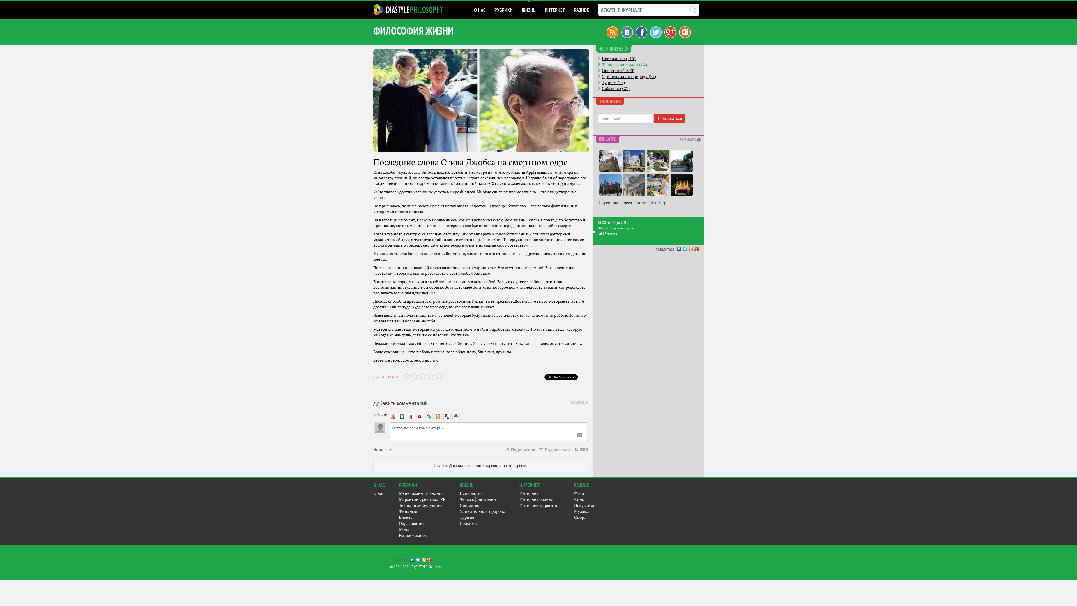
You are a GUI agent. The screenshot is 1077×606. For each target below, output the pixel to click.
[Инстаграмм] (685, 32)
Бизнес (406, 517)
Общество (469, 505)
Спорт (580, 517)
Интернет (528, 493)
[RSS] (612, 32)
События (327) (616, 88)
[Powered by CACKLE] (579, 402)
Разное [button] (581, 10)
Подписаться (557, 449)
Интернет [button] (555, 10)
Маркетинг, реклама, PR (422, 499)
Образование (412, 523)
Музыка (582, 511)
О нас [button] (479, 10)
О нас (378, 493)
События (468, 523)
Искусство (584, 505)
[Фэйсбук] (641, 32)
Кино (579, 499)
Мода (404, 529)
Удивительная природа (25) (629, 76)
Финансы (408, 511)
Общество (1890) (618, 70)
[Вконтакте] (627, 32)
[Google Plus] (697, 247)
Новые (380, 449)
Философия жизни (478, 499)
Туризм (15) (613, 82)
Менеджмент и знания (421, 493)
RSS (583, 449)
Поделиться (522, 449)
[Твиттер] (655, 32)
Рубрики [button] (503, 10)
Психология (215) (619, 58)
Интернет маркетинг (539, 505)
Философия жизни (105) (625, 64)
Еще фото (688, 140)
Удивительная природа (482, 511)
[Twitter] (685, 247)
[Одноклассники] (691, 247)
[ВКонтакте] (679, 247)
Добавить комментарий (400, 402)
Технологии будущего (420, 505)
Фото (579, 493)
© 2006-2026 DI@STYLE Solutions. (416, 567)
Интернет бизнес (536, 499)
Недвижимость (414, 535)
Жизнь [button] (529, 10)
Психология (471, 493)
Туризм (467, 517)
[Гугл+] (670, 32)
